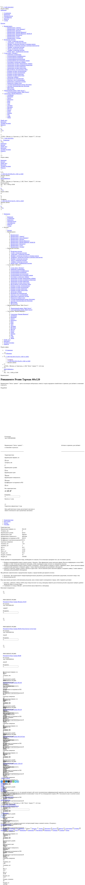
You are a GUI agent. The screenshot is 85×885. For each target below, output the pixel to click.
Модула (9, 108)
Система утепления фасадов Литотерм (18, 86)
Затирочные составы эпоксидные (16, 68)
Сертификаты (8, 17)
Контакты (3, 122)
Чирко (9, 117)
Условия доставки (6, 123)
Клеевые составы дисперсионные (16, 71)
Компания (3, 10)
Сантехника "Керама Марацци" (13, 93)
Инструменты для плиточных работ (17, 69)
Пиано (9, 110)
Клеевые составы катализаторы (16, 72)
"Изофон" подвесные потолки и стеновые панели (21, 44)
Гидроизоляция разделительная (16, 59)
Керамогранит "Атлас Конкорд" (16, 29)
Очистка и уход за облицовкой (16, 80)
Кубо (8, 102)
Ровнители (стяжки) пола (14, 83)
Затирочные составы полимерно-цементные (19, 65)
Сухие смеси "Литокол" (11, 53)
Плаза (9, 111)
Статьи (6, 20)
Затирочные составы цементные (16, 66)
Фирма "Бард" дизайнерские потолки (18, 51)
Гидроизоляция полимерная (15, 57)
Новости (6, 19)
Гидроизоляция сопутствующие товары (18, 60)
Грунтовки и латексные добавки (16, 62)
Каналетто (10, 99)
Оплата (6, 523)
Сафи (8, 116)
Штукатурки (10, 89)
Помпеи (9, 113)
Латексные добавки (12, 77)
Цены (2, 786)
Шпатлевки (10, 87)
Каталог (3, 23)
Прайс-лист (4, 120)
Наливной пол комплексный (15, 78)
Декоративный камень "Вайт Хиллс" (14, 90)
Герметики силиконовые (14, 54)
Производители (8, 16)
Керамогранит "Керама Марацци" (16, 32)
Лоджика (9, 105)
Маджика (10, 107)
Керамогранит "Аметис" (14, 27)
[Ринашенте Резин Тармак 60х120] (42, 432)
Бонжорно (10, 96)
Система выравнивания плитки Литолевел (19, 84)
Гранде (9, 98)
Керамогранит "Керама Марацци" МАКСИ (19, 33)
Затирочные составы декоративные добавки (19, 63)
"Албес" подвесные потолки (15, 41)
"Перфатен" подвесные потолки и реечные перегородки (23, 45)
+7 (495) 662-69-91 (8, 7)
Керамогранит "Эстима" (14, 38)
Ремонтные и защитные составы (16, 81)
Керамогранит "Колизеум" (14, 35)
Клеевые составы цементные (15, 74)
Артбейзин (10, 95)
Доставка (6, 524)
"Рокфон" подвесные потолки (15, 47)
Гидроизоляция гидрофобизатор (16, 56)
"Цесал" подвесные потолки (15, 48)
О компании (7, 13)
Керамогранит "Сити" (13, 36)
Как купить (7, 521)
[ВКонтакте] (2, 782)
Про (8, 114)
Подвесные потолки (10, 39)
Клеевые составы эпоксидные (15, 75)
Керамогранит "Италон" (14, 30)
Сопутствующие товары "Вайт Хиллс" (18, 92)
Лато (8, 104)
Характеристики (8, 520)
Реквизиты (7, 14)
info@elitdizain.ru (5, 178)
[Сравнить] (5, 501)
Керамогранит (8, 26)
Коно (8, 101)
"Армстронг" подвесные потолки (16, 42)
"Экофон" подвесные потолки (15, 50)
